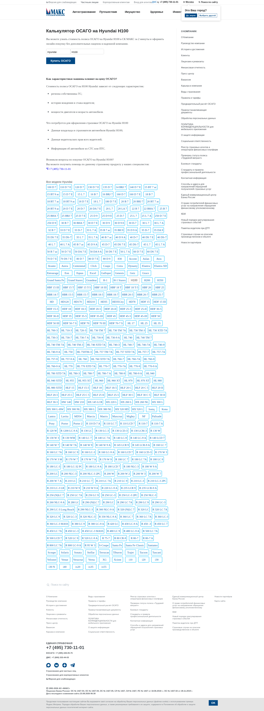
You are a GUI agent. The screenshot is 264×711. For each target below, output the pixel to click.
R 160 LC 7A (54, 452)
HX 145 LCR (95, 402)
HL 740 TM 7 (144, 337)
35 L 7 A (93, 237)
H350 (160, 280)
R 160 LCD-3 (143, 452)
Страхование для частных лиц (61, 671)
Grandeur (91, 280)
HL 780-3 (74, 373)
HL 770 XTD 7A (86, 366)
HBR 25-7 (157, 294)
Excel (93, 273)
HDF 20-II (110, 308)
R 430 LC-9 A (130, 523)
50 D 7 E (66, 251)
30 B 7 (64, 222)
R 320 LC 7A (159, 509)
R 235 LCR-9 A (148, 487)
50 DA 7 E (80, 251)
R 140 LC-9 (120, 437)
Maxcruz (117, 416)
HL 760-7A (134, 359)
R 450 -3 (146, 523)
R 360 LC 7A (144, 516)
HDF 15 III (160, 301)
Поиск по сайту (209, 2)
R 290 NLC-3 (85, 509)
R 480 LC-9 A (131, 530)
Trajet (130, 552)
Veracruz (78, 559)
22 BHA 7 (149, 208)
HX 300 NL (73, 409)
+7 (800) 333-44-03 (60, 657)
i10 (130, 559)
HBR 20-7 (142, 294)
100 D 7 (51, 187)
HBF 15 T (68, 287)
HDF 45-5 (125, 316)
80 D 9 (106, 258)
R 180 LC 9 (156, 459)
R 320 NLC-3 (87, 516)
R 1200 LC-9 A (69, 430)
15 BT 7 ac (151, 187)
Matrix (104, 416)
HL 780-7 (88, 373)
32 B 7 (51, 230)
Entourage (52, 273)
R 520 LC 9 (71, 538)
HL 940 (150, 373)
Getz (132, 273)
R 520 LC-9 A (89, 538)
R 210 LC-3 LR (55, 487)
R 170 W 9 (106, 459)
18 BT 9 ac (69, 201)
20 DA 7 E (95, 208)
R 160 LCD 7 (125, 452)
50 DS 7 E (111, 251)
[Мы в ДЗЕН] (64, 665)
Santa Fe (117, 545)
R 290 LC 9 (142, 502)
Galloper (106, 273)
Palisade (156, 416)
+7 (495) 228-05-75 (64, 653)
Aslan (146, 258)
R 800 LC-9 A (73, 545)
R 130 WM (69, 437)
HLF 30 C (128, 394)
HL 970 (128, 380)
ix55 (103, 566)
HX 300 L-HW (55, 409)
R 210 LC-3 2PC (157, 480)
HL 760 (83, 359)
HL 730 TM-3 (137, 330)
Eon (67, 273)
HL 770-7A (119, 366)
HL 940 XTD (54, 380)
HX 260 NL (141, 402)
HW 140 (66, 402)
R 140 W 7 (53, 444)
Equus (79, 273)
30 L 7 (145, 222)
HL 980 (158, 380)
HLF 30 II (159, 394)
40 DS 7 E (147, 237)
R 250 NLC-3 (148, 495)
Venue (64, 559)
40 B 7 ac (106, 237)
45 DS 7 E (119, 244)
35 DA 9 (158, 230)
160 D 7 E (135, 194)
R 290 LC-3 (158, 502)
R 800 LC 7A (54, 545)
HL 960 (99, 380)
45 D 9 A (92, 244)
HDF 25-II (141, 308)
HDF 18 (66, 308)
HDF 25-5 (125, 308)
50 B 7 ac (52, 251)
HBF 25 (159, 287)
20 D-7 (81, 208)
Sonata (78, 552)
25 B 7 (163, 208)
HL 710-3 (66, 330)
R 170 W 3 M (54, 459)
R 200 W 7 (155, 473)
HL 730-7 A (82, 337)
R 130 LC (86, 430)
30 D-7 (132, 222)
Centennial (79, 265)
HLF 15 (70, 387)
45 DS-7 (133, 244)
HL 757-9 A (67, 359)
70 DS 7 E (66, 258)
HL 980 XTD (54, 387)
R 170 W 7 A (89, 459)
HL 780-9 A (135, 373)
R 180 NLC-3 (131, 466)
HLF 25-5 (113, 394)
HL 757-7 (143, 351)
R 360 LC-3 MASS (57, 523)
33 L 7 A (91, 230)
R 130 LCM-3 (139, 430)
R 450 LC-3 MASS (92, 530)
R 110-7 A (157, 423)
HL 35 (157, 323)
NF (143, 416)
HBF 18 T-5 (131, 287)
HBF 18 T (115, 287)
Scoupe (52, 552)
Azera (64, 265)
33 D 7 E (65, 230)
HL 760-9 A (53, 366)
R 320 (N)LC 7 (126, 509)
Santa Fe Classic (135, 545)
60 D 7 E (138, 251)
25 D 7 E (80, 215)
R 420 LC (113, 523)
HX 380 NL (105, 409)
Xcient (117, 559)
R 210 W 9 (74, 487)
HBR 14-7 (52, 294)
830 (120, 258)
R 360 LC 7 (126, 516)
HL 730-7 (66, 337)
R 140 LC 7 (85, 437)
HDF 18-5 (80, 308)
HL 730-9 (97, 337)
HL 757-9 (52, 359)
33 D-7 (78, 230)
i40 (65, 566)
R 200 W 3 (139, 473)
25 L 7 (133, 215)
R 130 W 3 (53, 437)
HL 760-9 (149, 359)
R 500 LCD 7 (54, 538)
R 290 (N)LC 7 (91, 502)
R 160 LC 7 (159, 444)
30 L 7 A (158, 222)
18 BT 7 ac (53, 201)
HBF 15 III (53, 287)
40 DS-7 (162, 237)
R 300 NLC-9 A (105, 509)
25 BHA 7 (52, 215)
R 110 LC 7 (110, 423)
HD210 (91, 301)
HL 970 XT (143, 380)
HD (52, 301)
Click (94, 265)
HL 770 (68, 366)
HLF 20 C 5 (141, 387)
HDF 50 (155, 316)
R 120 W (52, 430)
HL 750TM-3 (84, 351)
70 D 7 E (52, 258)
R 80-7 (134, 538)
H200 (147, 280)
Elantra (146, 265)
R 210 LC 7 (86, 480)
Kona (165, 409)
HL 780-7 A (104, 373)
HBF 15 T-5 (84, 287)
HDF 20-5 (95, 308)
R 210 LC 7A (103, 480)
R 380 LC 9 (78, 523)
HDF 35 (67, 316)
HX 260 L (126, 402)
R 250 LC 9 (92, 495)
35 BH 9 (118, 230)
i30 (157, 559)
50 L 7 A (125, 251)
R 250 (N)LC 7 (55, 495)
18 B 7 (149, 194)
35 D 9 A (132, 230)
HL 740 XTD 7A (96, 344)
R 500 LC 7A (150, 530)
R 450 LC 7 (161, 523)
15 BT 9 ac (53, 194)
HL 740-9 (159, 344)
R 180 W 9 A (149, 466)
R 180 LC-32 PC (73, 466)
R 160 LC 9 (71, 452)
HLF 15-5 (83, 387)
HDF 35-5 (81, 316)
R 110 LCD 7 (127, 423)
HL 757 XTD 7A (125, 351)
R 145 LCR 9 (121, 444)
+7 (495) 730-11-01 (169, 2)
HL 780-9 (120, 373)
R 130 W (155, 430)
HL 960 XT (114, 380)
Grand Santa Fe (55, 280)
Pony (52, 423)
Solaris (65, 552)
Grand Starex (75, 280)
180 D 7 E (110, 201)
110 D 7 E (65, 187)
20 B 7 (124, 201)
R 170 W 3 (161, 452)
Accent (133, 258)
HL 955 (70, 380)
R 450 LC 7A (54, 530)
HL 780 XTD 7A (56, 373)
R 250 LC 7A (74, 495)
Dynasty (133, 265)
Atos (159, 258)
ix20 (77, 566)
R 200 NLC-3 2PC (90, 473)
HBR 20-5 (127, 294)
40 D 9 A (120, 237)
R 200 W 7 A (54, 480)
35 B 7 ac (105, 230)
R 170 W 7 (72, 459)
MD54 (77, 416)
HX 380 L (89, 409)
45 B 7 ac (78, 244)
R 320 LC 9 (53, 516)
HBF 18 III (100, 287)
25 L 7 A (146, 215)
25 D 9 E (107, 215)
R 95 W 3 (90, 545)
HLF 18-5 (111, 387)
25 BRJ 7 (67, 215)
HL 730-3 (52, 337)
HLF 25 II (98, 394)
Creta (120, 265)
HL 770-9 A (150, 366)
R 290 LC (108, 502)
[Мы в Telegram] (72, 665)
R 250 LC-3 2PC (128, 495)
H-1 (105, 280)
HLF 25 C (67, 394)
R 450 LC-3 (72, 530)
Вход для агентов (143, 2)
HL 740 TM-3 (75, 344)
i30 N (52, 566)
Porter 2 (77, 423)
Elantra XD (160, 265)
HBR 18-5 (97, 294)
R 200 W (109, 473)
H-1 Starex (120, 280)
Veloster (51, 559)
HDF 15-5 (52, 308)
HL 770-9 (135, 366)
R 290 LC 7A (124, 502)
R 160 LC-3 (88, 452)
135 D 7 (107, 187)
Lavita (64, 416)
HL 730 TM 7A (117, 330)
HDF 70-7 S (116, 323)
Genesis (119, 273)
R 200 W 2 (124, 473)
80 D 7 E (93, 258)
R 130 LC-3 (102, 430)
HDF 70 (84, 323)
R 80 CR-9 (120, 538)
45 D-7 (106, 244)
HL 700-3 (52, 330)
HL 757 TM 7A (103, 351)
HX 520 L (137, 409)
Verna (91, 559)
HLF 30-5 (52, 402)
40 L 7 (51, 244)
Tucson (144, 552)
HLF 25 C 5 (82, 394)
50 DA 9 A (96, 251)
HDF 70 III (99, 323)
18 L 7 (96, 201)
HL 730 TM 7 (97, 330)
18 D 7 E (83, 201)
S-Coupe (104, 545)
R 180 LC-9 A (93, 466)
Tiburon (117, 552)
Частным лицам (89, 2)
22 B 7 (135, 208)
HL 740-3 (114, 344)
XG (104, 559)
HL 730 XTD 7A (158, 330)
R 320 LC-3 (70, 516)
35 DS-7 (66, 237)
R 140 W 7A (70, 444)
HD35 (104, 301)
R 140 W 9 (86, 444)
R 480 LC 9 (113, 530)
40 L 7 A (65, 244)
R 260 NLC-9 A (55, 502)
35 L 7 (79, 237)
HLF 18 (97, 387)
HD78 (132, 301)
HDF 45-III (141, 316)
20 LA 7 (122, 208)
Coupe (106, 265)
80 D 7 (80, 258)
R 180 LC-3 (53, 466)
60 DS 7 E (152, 251)
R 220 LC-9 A (109, 487)
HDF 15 (145, 301)
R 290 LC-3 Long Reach (60, 509)
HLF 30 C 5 (143, 394)
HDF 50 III (53, 323)
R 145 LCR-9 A (141, 444)
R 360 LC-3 (161, 516)
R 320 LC (143, 509)
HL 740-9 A (53, 351)
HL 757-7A (158, 351)
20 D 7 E (68, 208)
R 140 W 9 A (103, 444)
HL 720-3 (81, 330)
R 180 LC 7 (121, 459)
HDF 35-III (96, 316)
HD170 (78, 301)
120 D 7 (79, 187)
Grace (145, 273)
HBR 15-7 (82, 294)
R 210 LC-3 (137, 480)
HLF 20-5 (52, 394)
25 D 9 (93, 215)
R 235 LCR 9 (128, 487)
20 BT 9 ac (53, 208)
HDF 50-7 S (69, 323)
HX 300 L (157, 402)
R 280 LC (73, 502)
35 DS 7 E (52, 237)
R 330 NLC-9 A (107, 516)
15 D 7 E (68, 194)
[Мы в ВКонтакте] (56, 665)
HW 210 (79, 402)
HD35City (118, 301)
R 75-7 (106, 538)
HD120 (65, 301)
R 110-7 (143, 423)
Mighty (131, 416)
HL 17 (131, 323)
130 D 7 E (93, 187)
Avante (52, 265)
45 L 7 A (160, 244)
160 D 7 (121, 194)
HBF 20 (146, 287)
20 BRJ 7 (138, 201)
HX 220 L (111, 402)
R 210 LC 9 (121, 480)
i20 (143, 559)
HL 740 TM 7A (55, 344)
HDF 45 (111, 316)
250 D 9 (51, 222)
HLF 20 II (157, 387)
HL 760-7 (118, 359)
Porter (64, 423)
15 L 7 (81, 194)
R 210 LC (70, 480)
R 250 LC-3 (108, 495)
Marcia (91, 416)
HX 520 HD (121, 409)
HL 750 (68, 351)
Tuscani (156, 552)
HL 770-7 (104, 366)
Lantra (51, 416)
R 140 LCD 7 (157, 437)
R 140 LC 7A (102, 437)
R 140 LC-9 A (138, 437)
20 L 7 (109, 208)
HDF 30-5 (155, 308)
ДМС (154, 2)
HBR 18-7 (112, 294)
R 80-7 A (148, 538)
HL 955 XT (84, 380)
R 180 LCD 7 (112, 466)
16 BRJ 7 (107, 194)
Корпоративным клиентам (116, 2)
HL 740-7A (144, 344)
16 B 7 (94, 194)
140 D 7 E (135, 187)
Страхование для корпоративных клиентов (67, 675)
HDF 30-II (53, 316)
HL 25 (144, 323)
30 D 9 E (119, 222)
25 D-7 (120, 215)
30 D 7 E (93, 222)
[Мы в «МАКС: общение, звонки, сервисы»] (48, 665)
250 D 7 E (160, 215)
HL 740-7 (128, 344)
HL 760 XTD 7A (100, 359)
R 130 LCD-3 (119, 430)
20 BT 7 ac (153, 201)
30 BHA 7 (78, 222)
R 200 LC (52, 473)
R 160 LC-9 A (106, 452)
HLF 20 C (125, 387)
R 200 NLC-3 (68, 473)
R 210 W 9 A (91, 487)
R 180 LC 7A (139, 459)
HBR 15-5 (67, 294)
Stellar (91, 552)
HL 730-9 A (113, 337)
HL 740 (128, 337)
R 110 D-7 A (93, 423)
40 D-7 (134, 237)
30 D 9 (106, 222)
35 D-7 (145, 230)
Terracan (104, 552)
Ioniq (152, 409)
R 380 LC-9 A (96, 523)
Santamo (153, 545)
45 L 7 (146, 244)
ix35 (90, 566)
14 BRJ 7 (121, 187)
